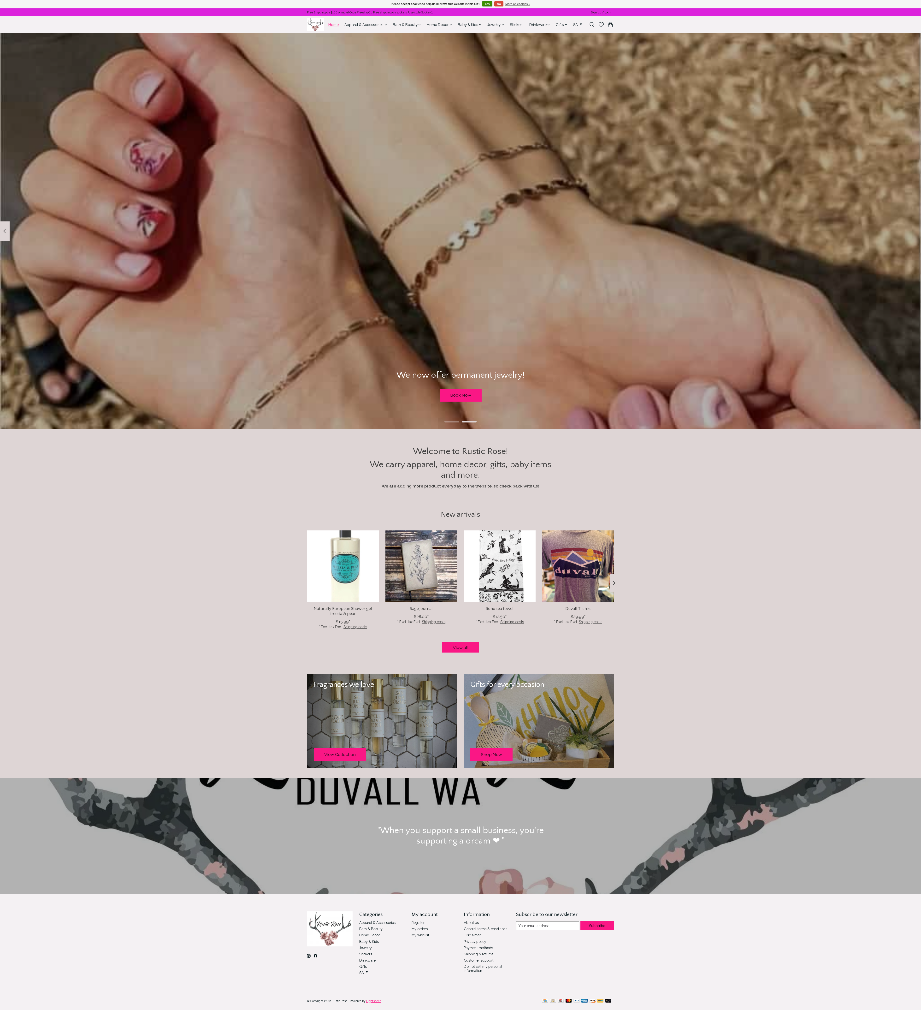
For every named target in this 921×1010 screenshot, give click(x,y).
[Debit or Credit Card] (608, 1001)
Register (418, 923)
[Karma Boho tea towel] (500, 566)
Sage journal (421, 608)
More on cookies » (517, 4)
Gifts (363, 966)
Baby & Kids (369, 941)
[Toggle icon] (592, 24)
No (499, 4)
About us (471, 923)
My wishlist (420, 935)
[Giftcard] (561, 1001)
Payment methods (478, 948)
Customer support (478, 960)
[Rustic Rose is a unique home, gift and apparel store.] (315, 24)
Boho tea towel (500, 608)
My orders (420, 929)
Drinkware (367, 960)
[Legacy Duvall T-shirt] (578, 566)
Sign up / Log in (602, 12)
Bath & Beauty (371, 929)
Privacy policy (475, 941)
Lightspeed (373, 1001)
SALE (577, 25)
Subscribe (597, 926)
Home (333, 25)
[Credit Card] (545, 1001)
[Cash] (553, 1001)
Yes (487, 4)
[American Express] (584, 1001)
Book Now (460, 395)
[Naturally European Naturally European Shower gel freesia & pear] (343, 566)
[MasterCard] (569, 1001)
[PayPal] (600, 1001)
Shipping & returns (478, 954)
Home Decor (369, 935)
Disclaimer (472, 935)
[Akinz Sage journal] (421, 566)
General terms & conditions (485, 929)
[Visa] (576, 1001)
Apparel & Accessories (377, 923)
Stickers (517, 25)
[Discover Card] (592, 1001)
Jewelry (365, 948)
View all (460, 647)
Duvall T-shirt (578, 608)
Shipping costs (355, 627)
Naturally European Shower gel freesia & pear (343, 611)
